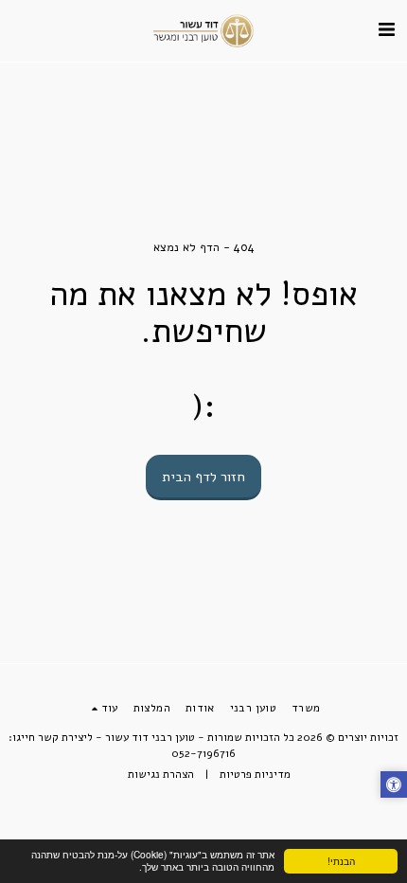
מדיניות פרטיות (255, 774)
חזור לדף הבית (203, 476)
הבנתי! (341, 861)
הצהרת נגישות (161, 774)
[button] (386, 29)
